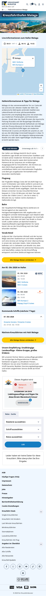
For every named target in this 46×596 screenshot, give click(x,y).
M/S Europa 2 (18, 65)
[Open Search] (27, 4)
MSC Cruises (22, 285)
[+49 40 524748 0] (35, 4)
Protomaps (28, 94)
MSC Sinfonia (18, 62)
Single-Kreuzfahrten (10, 515)
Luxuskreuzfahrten (9, 536)
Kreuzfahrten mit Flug (10, 540)
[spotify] (23, 573)
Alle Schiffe (6, 551)
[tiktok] (33, 566)
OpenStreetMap (38, 94)
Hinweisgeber (7, 498)
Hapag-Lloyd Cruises (25, 303)
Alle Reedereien (8, 547)
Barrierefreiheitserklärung (12, 502)
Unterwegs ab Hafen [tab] (30, 148)
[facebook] (6, 566)
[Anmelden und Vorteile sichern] (39, 4)
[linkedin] (39, 566)
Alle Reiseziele (7, 556)
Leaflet (21, 94)
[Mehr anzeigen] (41, 512)
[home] (2, 9)
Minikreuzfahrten (9, 527)
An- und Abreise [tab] (10, 148)
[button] (23, 70)
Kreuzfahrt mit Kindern (11, 519)
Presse (4, 493)
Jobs (3, 489)
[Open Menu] (43, 4)
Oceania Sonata (10, 322)
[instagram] (19, 566)
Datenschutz (7, 485)
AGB (3, 472)
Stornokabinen (7, 531)
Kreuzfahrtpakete (9, 560)
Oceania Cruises (24, 322)
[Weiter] (42, 148)
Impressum (6, 481)
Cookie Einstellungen (10, 506)
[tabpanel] (23, 202)
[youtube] (26, 566)
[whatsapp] (13, 566)
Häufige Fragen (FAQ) (10, 477)
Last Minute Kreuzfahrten (12, 523)
